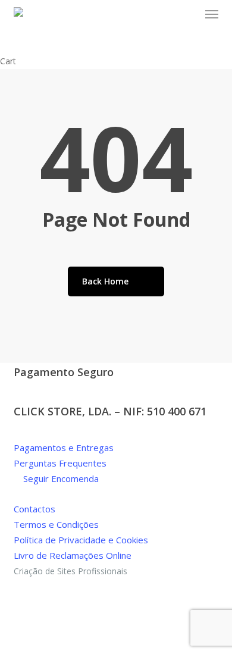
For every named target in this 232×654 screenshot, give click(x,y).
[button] (211, 14)
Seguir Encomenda (60, 478)
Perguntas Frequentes (60, 463)
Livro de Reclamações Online (72, 555)
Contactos (34, 509)
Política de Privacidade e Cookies (81, 540)
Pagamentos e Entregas (64, 447)
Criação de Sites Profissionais (70, 571)
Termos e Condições (56, 524)
